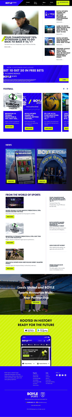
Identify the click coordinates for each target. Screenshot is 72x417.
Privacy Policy (48, 380)
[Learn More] (29, 330)
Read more (10, 216)
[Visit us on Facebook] (57, 375)
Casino (51, 2)
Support (47, 375)
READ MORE (9, 126)
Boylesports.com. (35, 409)
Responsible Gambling (50, 381)
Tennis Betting (35, 380)
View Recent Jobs (49, 383)
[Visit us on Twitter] (60, 375)
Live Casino (35, 383)
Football (28, 2)
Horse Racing (35, 3)
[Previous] (63, 88)
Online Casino (36, 385)
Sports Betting (35, 375)
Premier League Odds (37, 381)
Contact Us (48, 376)
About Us (47, 378)
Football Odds (35, 376)
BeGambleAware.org (42, 402)
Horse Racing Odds (36, 378)
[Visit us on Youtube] (62, 375)
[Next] (67, 88)
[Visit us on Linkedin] (65, 375)
